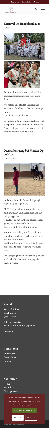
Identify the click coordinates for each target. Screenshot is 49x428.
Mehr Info (31, 418)
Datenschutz (26, 2)
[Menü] (41, 9)
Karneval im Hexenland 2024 (22, 23)
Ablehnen (18, 418)
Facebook (8, 331)
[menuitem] (15, 2)
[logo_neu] (20, 9)
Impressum (15, 2)
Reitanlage (9, 387)
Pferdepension (11, 391)
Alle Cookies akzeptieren (24, 410)
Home (7, 384)
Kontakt (36, 2)
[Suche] (35, 9)
